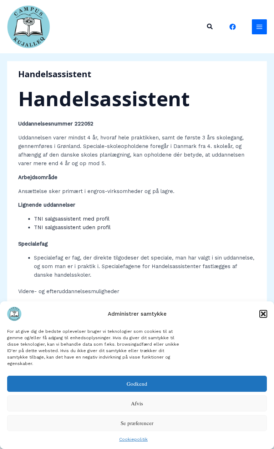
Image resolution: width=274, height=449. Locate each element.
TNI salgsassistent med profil (72, 219)
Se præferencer (137, 422)
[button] (263, 313)
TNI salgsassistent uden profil (72, 227)
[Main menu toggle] (259, 26)
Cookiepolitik (133, 439)
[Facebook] (232, 27)
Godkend (137, 383)
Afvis (137, 403)
